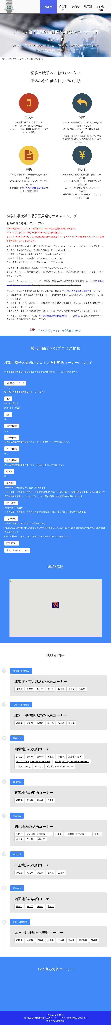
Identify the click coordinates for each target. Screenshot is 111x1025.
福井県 (40, 723)
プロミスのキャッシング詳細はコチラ (59, 330)
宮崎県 (71, 940)
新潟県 (19, 723)
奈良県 (30, 839)
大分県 (61, 940)
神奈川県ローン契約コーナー (60, 766)
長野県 (30, 723)
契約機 (75, 6)
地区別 (88, 6)
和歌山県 (41, 839)
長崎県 (40, 940)
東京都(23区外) (23, 766)
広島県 (51, 873)
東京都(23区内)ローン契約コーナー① (33, 761)
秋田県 (61, 689)
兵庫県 (58, 834)
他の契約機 (100, 8)
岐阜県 (40, 800)
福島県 (82, 689)
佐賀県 (30, 940)
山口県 (61, 873)
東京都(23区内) (75, 757)
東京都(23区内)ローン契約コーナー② (72, 761)
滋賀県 (19, 839)
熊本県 (51, 940)
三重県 (51, 800)
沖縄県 (94, 940)
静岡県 (19, 800)
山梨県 (71, 723)
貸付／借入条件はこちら (17, 550)
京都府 (97, 834)
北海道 (19, 689)
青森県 (30, 689)
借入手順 (63, 8)
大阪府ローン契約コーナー (39, 834)
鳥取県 (19, 873)
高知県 (51, 906)
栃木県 (30, 757)
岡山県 (40, 873)
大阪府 (19, 834)
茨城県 (19, 757)
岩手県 (40, 689)
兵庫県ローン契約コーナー (78, 834)
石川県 (51, 723)
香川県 (30, 906)
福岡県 (19, 940)
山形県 (71, 689)
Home (48, 6)
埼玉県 (51, 757)
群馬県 (40, 757)
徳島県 (19, 906)
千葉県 (61, 757)
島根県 (30, 873)
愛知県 (30, 800)
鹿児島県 (83, 940)
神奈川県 (39, 766)
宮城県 (51, 689)
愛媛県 (40, 906)
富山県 (61, 723)
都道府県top (11, 543)
